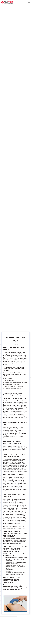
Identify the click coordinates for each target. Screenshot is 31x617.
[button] (29, 2)
